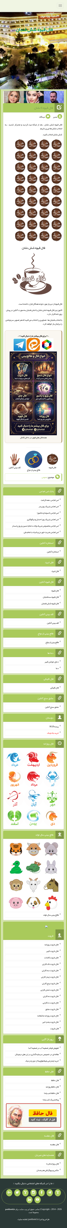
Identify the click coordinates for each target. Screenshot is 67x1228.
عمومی (44, 477)
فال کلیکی (54, 687)
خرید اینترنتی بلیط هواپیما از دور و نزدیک (42, 1061)
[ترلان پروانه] (34, 98)
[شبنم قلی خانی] (14, 98)
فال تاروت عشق (52, 1009)
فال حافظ (55, 1080)
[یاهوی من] (58, 1192)
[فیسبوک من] (41, 1192)
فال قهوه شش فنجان (34, 29)
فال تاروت (54, 1028)
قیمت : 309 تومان (33, 927)
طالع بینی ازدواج (52, 642)
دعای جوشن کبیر (52, 662)
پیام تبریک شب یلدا (51, 1099)
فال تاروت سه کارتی (50, 970)
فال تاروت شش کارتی (50, 990)
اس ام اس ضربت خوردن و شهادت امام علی (41, 532)
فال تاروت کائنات (51, 957)
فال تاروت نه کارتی (51, 996)
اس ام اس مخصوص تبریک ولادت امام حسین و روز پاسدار (35, 526)
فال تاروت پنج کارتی (50, 983)
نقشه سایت (22, 1219)
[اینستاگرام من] (33, 1192)
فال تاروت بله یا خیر (50, 1022)
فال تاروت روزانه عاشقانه (48, 1015)
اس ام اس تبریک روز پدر (49, 506)
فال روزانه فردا (52, 1164)
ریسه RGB (54, 726)
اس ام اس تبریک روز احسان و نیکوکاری (43, 519)
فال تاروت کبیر (52, 951)
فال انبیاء (55, 571)
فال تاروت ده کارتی (51, 1002)
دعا (57, 668)
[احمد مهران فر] (54, 98)
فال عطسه (54, 1144)
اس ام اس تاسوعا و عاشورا (48, 513)
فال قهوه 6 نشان (43, 108)
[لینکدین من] (29, 1199)
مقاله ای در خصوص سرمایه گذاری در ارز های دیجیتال (37, 1054)
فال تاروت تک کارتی (50, 964)
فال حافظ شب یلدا (51, 1093)
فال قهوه (55, 590)
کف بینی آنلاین (53, 623)
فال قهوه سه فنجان (51, 597)
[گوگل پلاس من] (9, 1192)
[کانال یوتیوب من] (37, 1199)
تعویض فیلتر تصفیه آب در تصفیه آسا (43, 1048)
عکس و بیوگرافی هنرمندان (47, 1170)
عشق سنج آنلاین (52, 707)
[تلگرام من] (50, 1192)
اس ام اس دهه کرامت (50, 500)
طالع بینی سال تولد (51, 915)
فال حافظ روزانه (52, 1086)
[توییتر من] (17, 1192)
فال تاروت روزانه (52, 944)
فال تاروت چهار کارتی (50, 977)
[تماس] (25, 1192)
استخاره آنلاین (53, 551)
